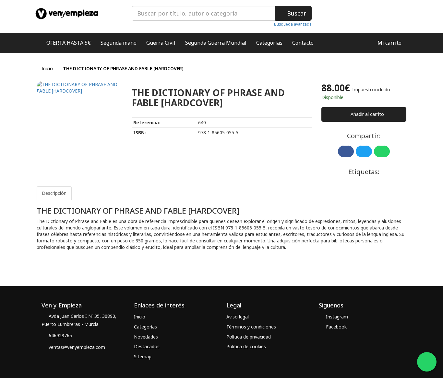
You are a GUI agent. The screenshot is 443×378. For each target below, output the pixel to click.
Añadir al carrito (366, 114)
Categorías (269, 42)
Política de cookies (246, 346)
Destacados (147, 346)
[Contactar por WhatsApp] (427, 362)
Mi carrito (388, 42)
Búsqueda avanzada (293, 24)
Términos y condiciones (251, 327)
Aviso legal (237, 317)
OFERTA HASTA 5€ (68, 42)
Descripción (54, 193)
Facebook (336, 327)
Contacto (303, 42)
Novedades (146, 337)
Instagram (336, 317)
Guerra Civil (160, 42)
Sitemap (142, 356)
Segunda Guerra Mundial (215, 42)
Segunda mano (119, 42)
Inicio (47, 68)
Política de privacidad (248, 337)
